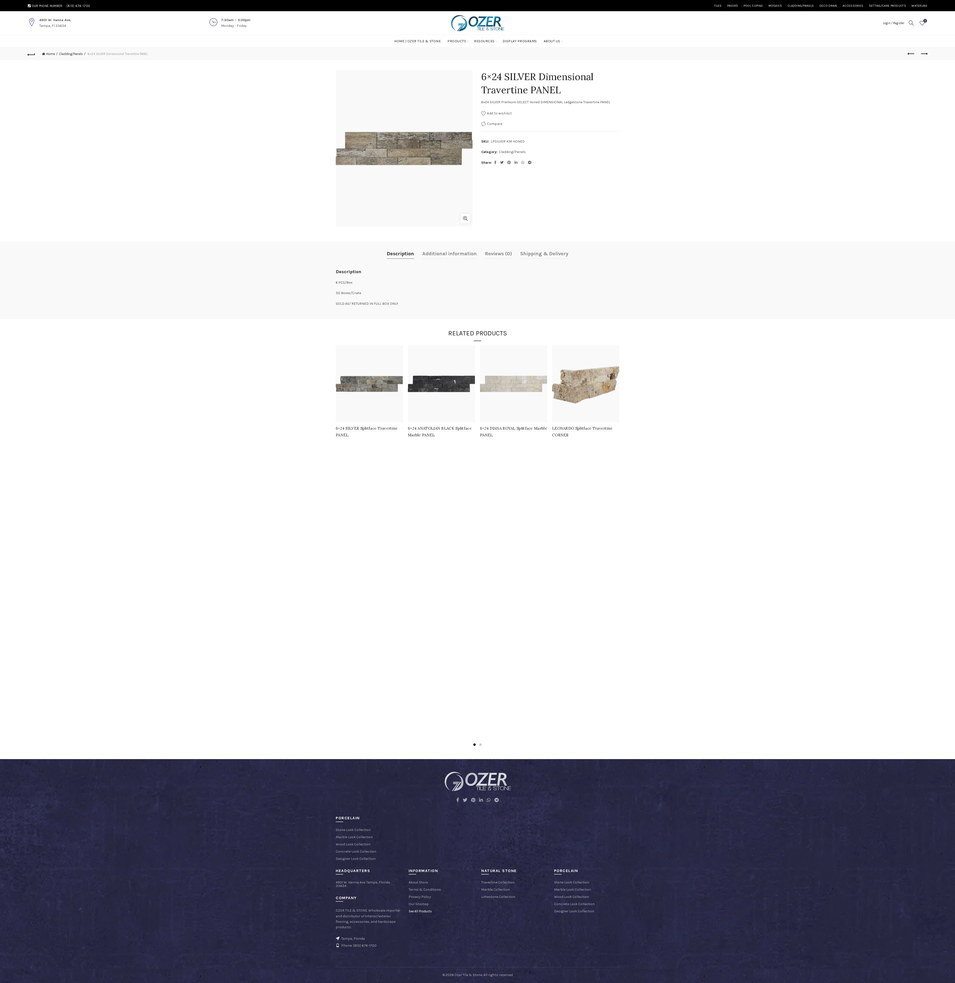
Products (456, 41)
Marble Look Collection (354, 837)
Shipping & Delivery (544, 254)
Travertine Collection (498, 882)
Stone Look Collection (353, 830)
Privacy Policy (420, 897)
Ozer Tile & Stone (468, 975)
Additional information (449, 254)
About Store (418, 882)
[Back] (31, 54)
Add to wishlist (499, 113)
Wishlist (925, 20)
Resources (484, 41)
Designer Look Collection (356, 859)
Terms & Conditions (425, 889)
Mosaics (775, 5)
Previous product (911, 54)
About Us (552, 41)
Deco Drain (828, 5)
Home (50, 54)
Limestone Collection (498, 897)
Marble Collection (495, 889)
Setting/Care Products (887, 5)
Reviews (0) (498, 254)
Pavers (732, 5)
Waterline (919, 5)
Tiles (718, 5)
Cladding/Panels (801, 5)
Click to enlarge (465, 218)
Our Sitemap (419, 904)
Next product (923, 54)
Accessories (853, 5)
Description (400, 254)
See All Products (420, 911)
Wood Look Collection (353, 844)
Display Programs (520, 41)
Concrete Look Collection (356, 851)
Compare (494, 124)
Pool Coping (753, 5)
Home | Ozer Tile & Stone (417, 41)
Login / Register (893, 23)
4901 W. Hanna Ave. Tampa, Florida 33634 (363, 884)
